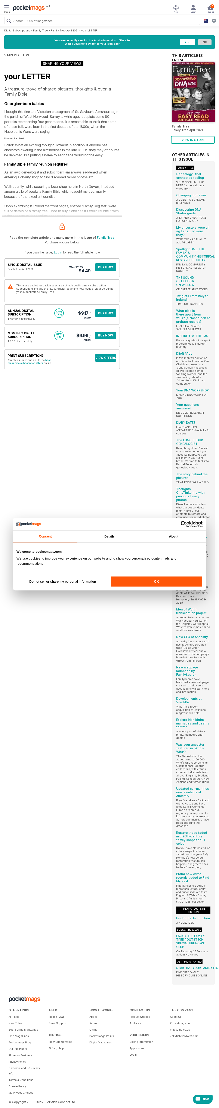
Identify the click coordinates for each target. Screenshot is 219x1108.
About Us (176, 1016)
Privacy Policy (17, 1061)
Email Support (57, 1023)
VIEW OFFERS (105, 358)
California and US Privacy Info (24, 1071)
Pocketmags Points (101, 1036)
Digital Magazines (100, 1042)
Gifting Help (56, 1048)
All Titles (14, 1016)
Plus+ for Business (20, 1055)
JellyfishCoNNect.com (184, 1036)
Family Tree (40, 30)
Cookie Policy (17, 1086)
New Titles (15, 1023)
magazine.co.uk (180, 1029)
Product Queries (140, 1016)
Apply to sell (137, 1048)
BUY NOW (105, 267)
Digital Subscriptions (17, 30)
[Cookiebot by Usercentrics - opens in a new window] (184, 524)
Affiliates (135, 1023)
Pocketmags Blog (20, 1042)
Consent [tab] (45, 536)
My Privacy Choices (21, 1092)
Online (93, 1029)
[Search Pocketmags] (9, 21)
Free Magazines (19, 1036)
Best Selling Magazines (23, 1029)
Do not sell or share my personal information (62, 581)
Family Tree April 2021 (64, 30)
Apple (93, 1016)
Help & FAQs (57, 1016)
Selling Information (141, 1041)
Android (94, 1023)
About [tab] (173, 536)
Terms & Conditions (21, 1079)
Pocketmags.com (181, 1023)
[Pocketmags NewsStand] (28, 8)
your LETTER (89, 30)
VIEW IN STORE (193, 140)
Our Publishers (18, 1048)
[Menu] (6, 7)
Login (58, 252)
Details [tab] (109, 536)
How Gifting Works (60, 1041)
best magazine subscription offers (29, 361)
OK (156, 581)
